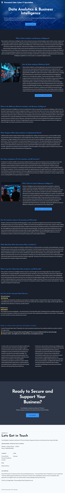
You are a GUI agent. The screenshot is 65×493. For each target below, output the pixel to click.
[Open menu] (62, 2)
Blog (3, 463)
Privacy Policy (5, 456)
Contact (4, 460)
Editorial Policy (5, 466)
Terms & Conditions (6, 458)
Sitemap (15, 456)
